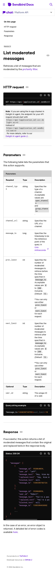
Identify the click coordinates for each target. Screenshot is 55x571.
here (15, 532)
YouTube (22, 556)
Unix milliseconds (40, 249)
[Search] (51, 4)
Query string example (16, 405)
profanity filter (30, 69)
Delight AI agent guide (16, 136)
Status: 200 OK (13, 453)
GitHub (27, 560)
